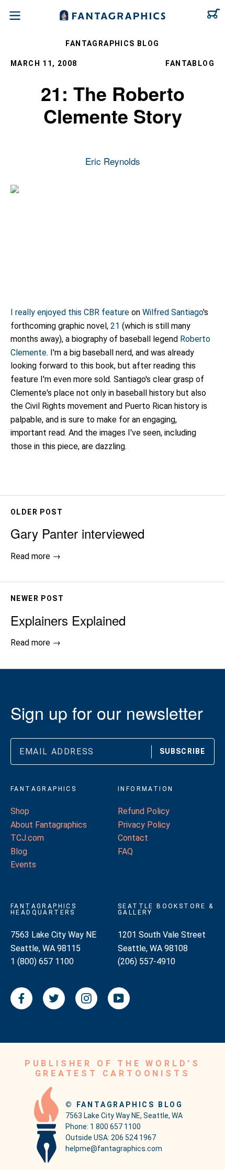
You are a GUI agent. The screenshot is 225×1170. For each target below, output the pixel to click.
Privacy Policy (144, 825)
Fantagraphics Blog (112, 43)
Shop (19, 811)
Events (23, 865)
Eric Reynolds (112, 161)
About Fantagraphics (48, 825)
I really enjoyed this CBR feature (69, 312)
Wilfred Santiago (172, 312)
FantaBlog (190, 63)
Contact (133, 838)
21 (115, 326)
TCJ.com (27, 838)
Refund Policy (144, 811)
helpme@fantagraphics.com (113, 1148)
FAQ (125, 851)
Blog (18, 851)
